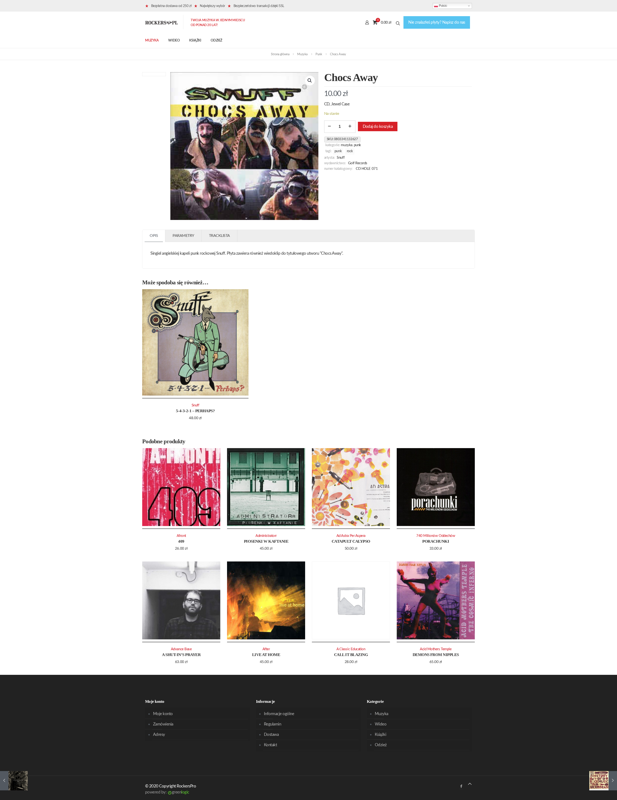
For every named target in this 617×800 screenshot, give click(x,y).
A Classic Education (350, 649)
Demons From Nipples (436, 654)
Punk (318, 54)
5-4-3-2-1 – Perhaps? (195, 411)
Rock (350, 151)
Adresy (159, 734)
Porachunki (435, 541)
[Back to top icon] (470, 784)
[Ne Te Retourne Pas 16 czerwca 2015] (14, 780)
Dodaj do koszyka (378, 126)
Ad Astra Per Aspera (350, 536)
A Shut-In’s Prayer (181, 654)
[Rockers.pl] (161, 22)
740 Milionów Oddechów (435, 536)
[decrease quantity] (329, 127)
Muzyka (302, 54)
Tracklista (219, 236)
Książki (380, 734)
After (266, 649)
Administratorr (266, 536)
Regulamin (272, 724)
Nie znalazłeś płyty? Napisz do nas (436, 22)
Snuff (340, 157)
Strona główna (280, 54)
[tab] (153, 236)
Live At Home (266, 654)
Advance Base (181, 649)
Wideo (380, 724)
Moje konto (163, 714)
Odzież (381, 745)
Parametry (183, 236)
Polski (442, 5)
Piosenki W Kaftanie (266, 541)
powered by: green (167, 792)
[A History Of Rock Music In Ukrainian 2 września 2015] (603, 780)
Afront (181, 536)
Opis (154, 236)
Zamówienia (163, 724)
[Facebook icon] (461, 786)
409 (181, 541)
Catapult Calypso (351, 541)
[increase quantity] (350, 127)
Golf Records (358, 163)
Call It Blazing (351, 654)
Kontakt (270, 745)
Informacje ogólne (279, 714)
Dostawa (271, 734)
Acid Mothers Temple (435, 649)
